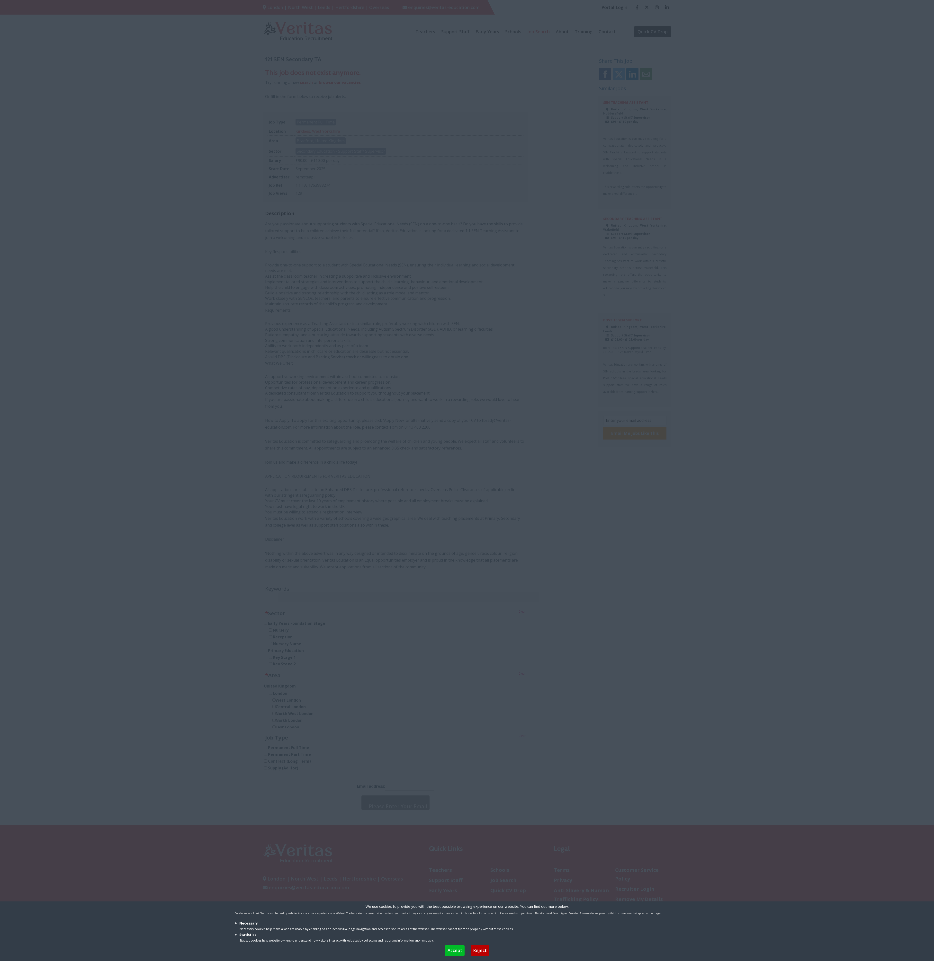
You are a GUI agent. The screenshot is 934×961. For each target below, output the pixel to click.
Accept (455, 950)
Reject (480, 950)
